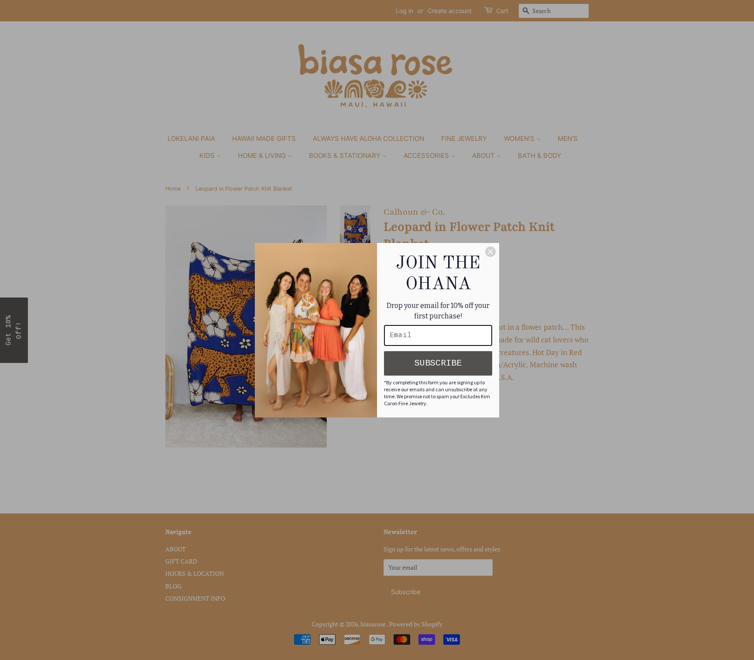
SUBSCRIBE (438, 363)
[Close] (490, 251)
